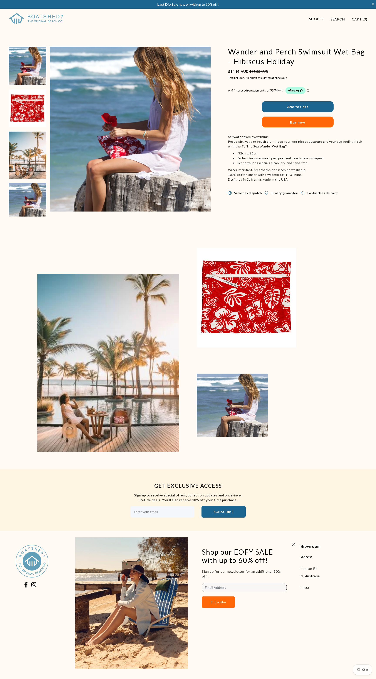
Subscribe (223, 512)
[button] (27, 66)
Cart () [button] (359, 19)
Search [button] (338, 19)
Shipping (251, 78)
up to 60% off (207, 4)
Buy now (297, 122)
